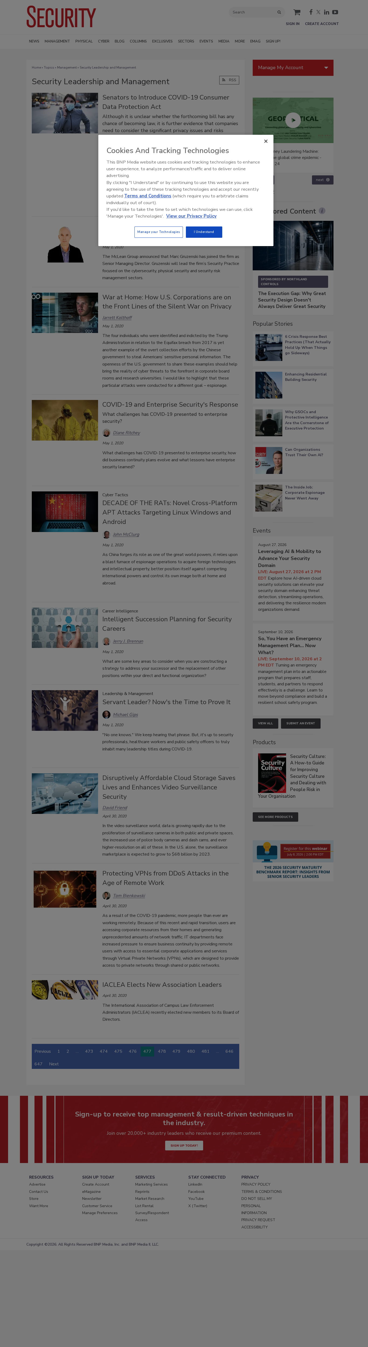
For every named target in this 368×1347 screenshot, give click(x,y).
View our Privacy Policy (191, 216)
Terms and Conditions (147, 196)
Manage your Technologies (158, 232)
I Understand (204, 232)
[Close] (266, 141)
